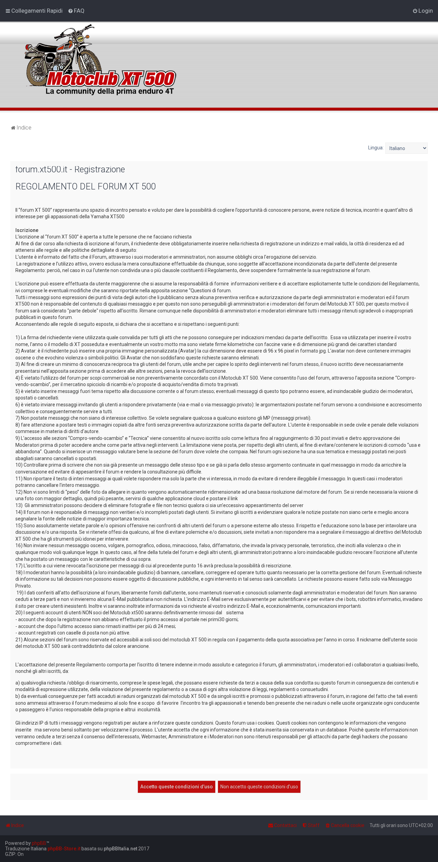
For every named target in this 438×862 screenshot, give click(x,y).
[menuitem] (76, 10)
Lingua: (376, 147)
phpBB (39, 843)
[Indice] (99, 55)
